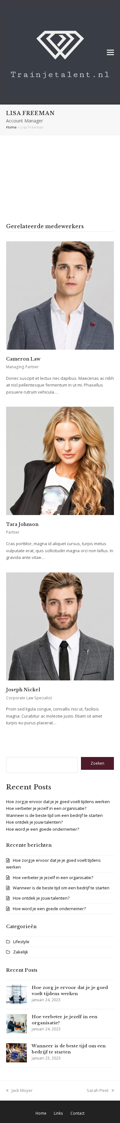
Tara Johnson (22, 524)
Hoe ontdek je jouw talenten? (34, 822)
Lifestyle (21, 941)
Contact (77, 1113)
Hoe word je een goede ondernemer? (42, 829)
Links (58, 1113)
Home (11, 127)
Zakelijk (20, 952)
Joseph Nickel (23, 690)
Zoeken (97, 763)
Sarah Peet (97, 1090)
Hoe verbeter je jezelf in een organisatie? (46, 808)
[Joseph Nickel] (60, 626)
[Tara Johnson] (60, 460)
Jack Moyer (22, 1090)
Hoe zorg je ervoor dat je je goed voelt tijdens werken (58, 801)
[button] (110, 52)
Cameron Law (23, 359)
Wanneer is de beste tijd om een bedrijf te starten (54, 815)
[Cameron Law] (60, 295)
